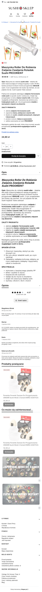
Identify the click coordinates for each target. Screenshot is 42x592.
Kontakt (4, 549)
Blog (3, 582)
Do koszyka (9, 404)
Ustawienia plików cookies (10, 565)
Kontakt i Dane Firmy (8, 523)
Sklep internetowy (18, 589)
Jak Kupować (6, 540)
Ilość (3, 143)
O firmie (4, 525)
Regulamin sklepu (7, 538)
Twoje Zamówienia (8, 561)
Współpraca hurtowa (8, 527)
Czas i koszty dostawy (9, 576)
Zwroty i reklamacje (8, 536)
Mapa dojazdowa (7, 551)
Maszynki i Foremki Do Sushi (32, 22)
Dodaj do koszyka (19, 156)
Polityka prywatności (8, 578)
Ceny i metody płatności (10, 580)
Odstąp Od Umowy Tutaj (10, 574)
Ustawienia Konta (7, 563)
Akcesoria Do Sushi (15, 22)
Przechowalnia (6, 559)
